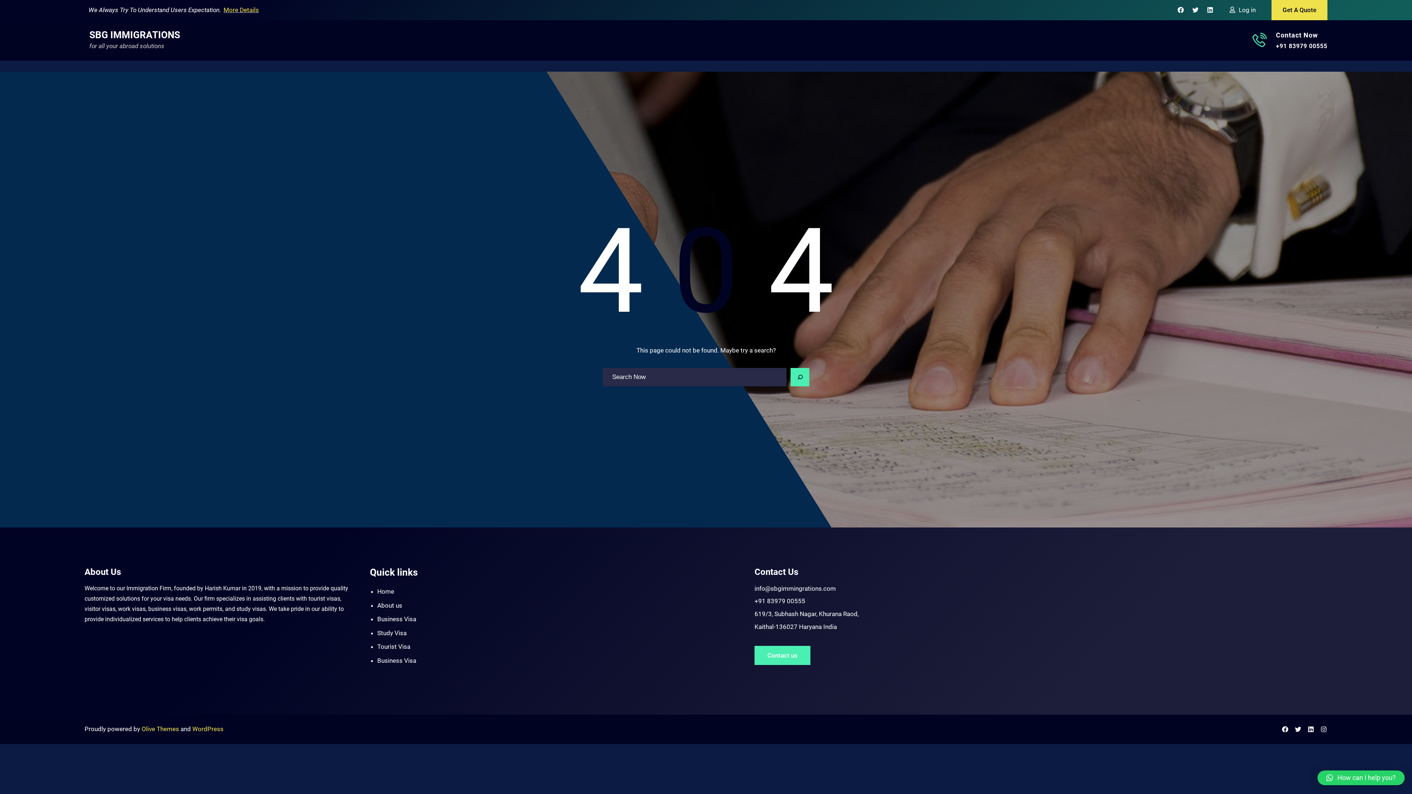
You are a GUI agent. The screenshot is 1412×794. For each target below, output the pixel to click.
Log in (1247, 10)
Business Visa (396, 619)
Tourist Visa (393, 646)
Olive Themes (161, 729)
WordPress (208, 729)
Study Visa (392, 633)
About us (389, 605)
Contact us (782, 655)
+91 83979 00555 (1301, 46)
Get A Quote (1299, 10)
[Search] (800, 377)
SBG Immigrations (134, 34)
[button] (1361, 777)
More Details (241, 10)
